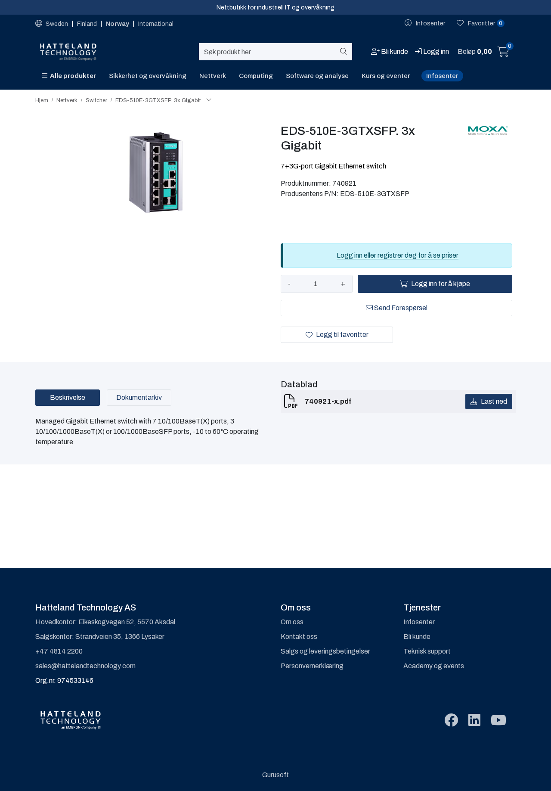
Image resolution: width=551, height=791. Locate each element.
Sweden (56, 24)
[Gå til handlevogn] (503, 53)
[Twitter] (451, 720)
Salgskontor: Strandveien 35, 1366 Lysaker (99, 636)
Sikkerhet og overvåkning (147, 75)
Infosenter (442, 75)
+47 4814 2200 (59, 651)
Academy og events (433, 666)
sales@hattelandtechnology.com (85, 666)
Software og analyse (317, 75)
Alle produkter (71, 75)
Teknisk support (427, 651)
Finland (87, 24)
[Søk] (345, 51)
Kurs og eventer (386, 75)
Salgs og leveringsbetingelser (325, 651)
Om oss (292, 622)
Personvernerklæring (312, 666)
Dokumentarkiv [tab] (139, 397)
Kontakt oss (299, 636)
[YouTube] (498, 720)
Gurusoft (275, 775)
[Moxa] (487, 130)
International (155, 24)
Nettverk (212, 75)
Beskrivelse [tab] (67, 397)
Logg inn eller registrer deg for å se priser (397, 255)
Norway (118, 24)
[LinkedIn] (474, 720)
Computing (256, 75)
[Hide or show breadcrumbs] (208, 100)
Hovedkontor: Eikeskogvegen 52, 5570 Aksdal (105, 622)
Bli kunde (416, 636)
